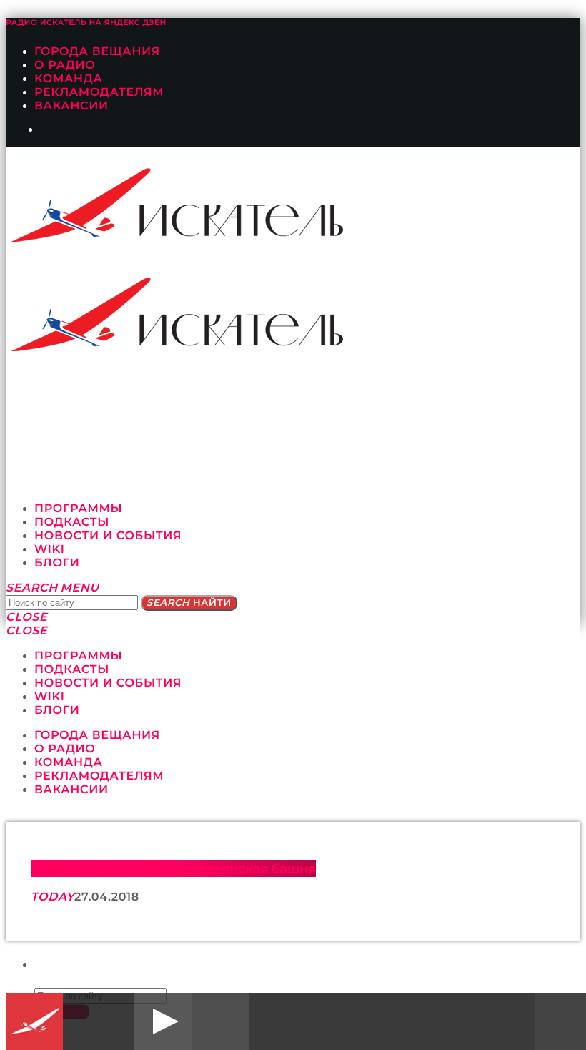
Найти (189, 603)
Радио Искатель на (86, 22)
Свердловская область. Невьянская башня (173, 868)
